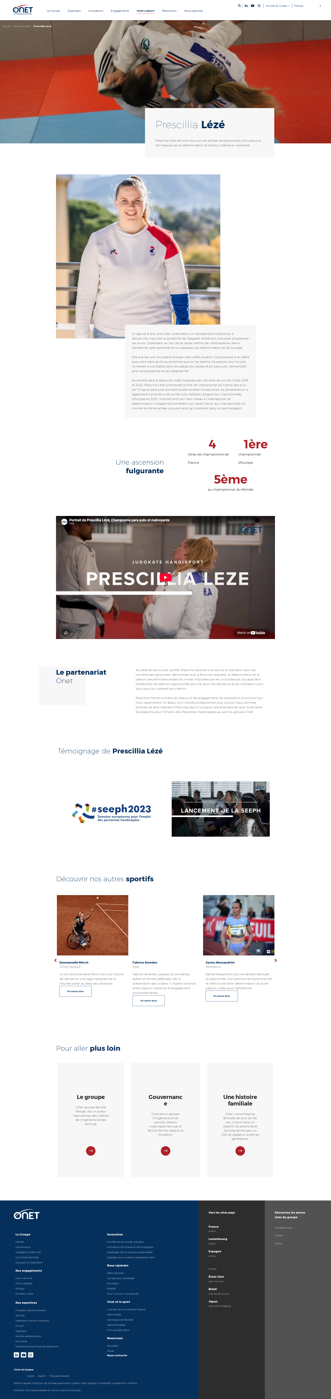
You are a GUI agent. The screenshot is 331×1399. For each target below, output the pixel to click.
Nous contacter (117, 1355)
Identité (20, 1241)
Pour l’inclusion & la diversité (122, 1293)
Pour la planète (24, 1283)
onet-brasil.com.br (219, 1293)
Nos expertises (26, 1302)
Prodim (279, 1235)
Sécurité (20, 1315)
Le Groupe (23, 1234)
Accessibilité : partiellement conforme (117, 1383)
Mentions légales (22, 1383)
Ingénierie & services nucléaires (32, 1320)
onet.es (212, 1256)
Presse (110, 1350)
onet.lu (212, 1243)
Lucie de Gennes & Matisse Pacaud (126, 1309)
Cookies (75, 1383)
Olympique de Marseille (120, 1319)
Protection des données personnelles (51, 1383)
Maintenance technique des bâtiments (37, 1346)
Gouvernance (23, 1247)
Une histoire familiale (27, 1257)
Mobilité (111, 1288)
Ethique (20, 1288)
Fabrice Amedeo (116, 1324)
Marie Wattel (114, 1314)
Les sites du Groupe (276, 5)
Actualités (112, 1345)
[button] (239, 5)
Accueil (6, 26)
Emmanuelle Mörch (118, 1330)
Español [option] (42, 1376)
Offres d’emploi (115, 1273)
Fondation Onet (283, 1227)
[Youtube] (252, 5)
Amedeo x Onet (24, 1293)
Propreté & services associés (31, 1310)
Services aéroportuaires (28, 1336)
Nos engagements (29, 1270)
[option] (30, 1375)
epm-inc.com (216, 1281)
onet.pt (213, 1268)
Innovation (115, 1234)
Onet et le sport (22, 26)
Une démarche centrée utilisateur (125, 1241)
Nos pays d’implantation (29, 1262)
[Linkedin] (246, 5)
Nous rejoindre (117, 1265)
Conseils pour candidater (120, 1278)
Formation (21, 1341)
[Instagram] (259, 5)
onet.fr (212, 1231)
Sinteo (278, 1243)
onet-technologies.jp (220, 1305)
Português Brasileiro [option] (59, 1376)
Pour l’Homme (24, 1278)
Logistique (21, 1330)
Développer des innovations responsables (130, 1252)
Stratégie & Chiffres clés (28, 1252)
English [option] (30, 1376)
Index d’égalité (89, 1383)
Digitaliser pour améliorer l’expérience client (131, 1257)
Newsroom (115, 1338)
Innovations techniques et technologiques (130, 1247)
